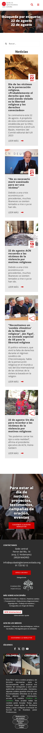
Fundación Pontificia (11, 599)
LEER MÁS (13, 140)
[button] (32, 5)
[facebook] (15, 649)
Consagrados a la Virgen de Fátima (21, 606)
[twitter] (19, 649)
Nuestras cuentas (33, 599)
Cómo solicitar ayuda (21, 615)
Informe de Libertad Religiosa (22, 626)
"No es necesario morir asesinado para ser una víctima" (19, 183)
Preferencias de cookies (20, 717)
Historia (23, 599)
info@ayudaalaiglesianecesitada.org (22, 562)
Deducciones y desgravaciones (27, 601)
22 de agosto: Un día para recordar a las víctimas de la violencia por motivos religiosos (21, 425)
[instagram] (23, 649)
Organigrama (12, 603)
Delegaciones (21, 577)
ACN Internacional (12, 612)
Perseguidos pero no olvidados (26, 629)
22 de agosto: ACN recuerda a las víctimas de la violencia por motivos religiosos (19, 256)
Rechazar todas (20, 722)
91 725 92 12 (21, 565)
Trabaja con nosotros (26, 603)
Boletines (7, 626)
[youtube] (27, 649)
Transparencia (10, 601)
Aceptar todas (21, 726)
